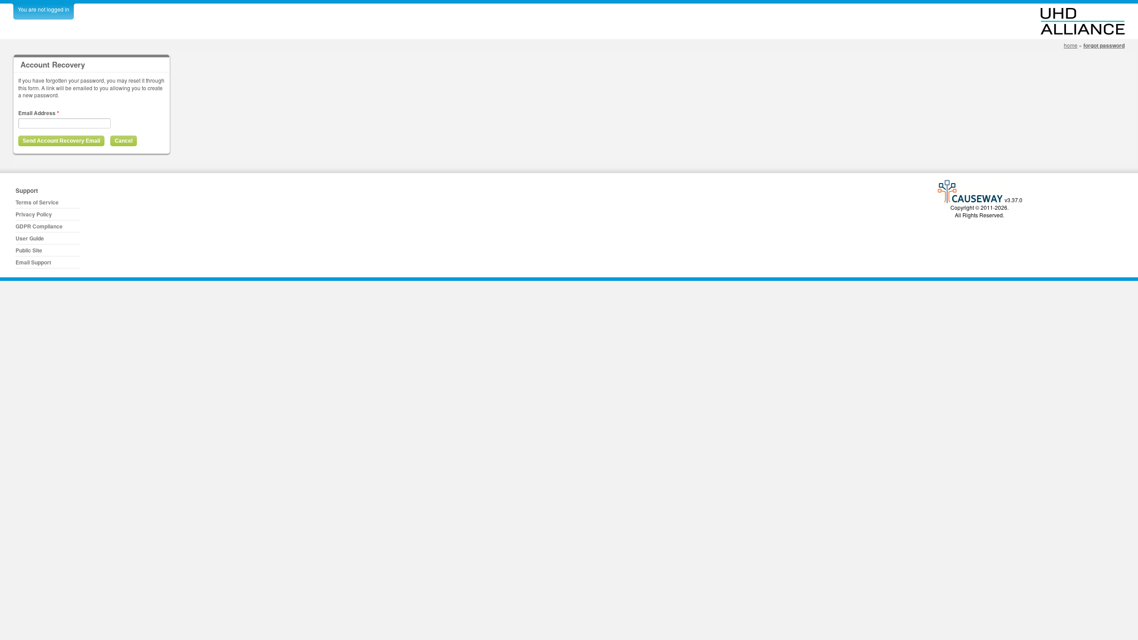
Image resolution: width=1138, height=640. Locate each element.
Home (1071, 45)
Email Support (33, 262)
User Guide (30, 238)
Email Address (38, 113)
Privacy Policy (34, 214)
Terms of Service (37, 202)
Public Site (29, 250)
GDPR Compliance (39, 226)
